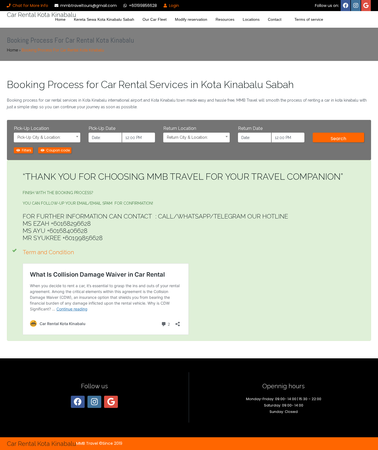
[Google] (366, 5)
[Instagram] (356, 5)
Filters (26, 150)
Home (60, 19)
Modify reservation (191, 19)
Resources (225, 19)
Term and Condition (49, 252)
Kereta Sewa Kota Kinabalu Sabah (104, 19)
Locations (251, 19)
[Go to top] (369, 427)
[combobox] (47, 137)
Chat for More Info (29, 5)
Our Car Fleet (155, 19)
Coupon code (57, 150)
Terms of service (308, 19)
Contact (274, 19)
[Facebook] (345, 5)
